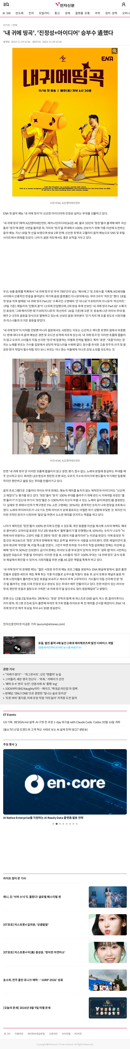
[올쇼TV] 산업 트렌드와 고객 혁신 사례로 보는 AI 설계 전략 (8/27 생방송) (45, 729)
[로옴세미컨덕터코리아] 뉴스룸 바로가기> (59, 647)
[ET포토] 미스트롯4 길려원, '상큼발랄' (26, 924)
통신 (57, 13)
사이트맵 (66, 1033)
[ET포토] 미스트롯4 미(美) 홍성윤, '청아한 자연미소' (34, 952)
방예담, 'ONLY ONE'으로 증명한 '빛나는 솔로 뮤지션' (36, 693)
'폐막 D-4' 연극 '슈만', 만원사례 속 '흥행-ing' (31, 684)
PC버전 (78, 1033)
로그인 (7, 1033)
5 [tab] (67, 824)
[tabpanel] (65, 785)
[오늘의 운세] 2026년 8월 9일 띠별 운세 (27, 1008)
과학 (97, 13)
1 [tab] (53, 824)
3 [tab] (60, 824)
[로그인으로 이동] (123, 4)
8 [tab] (77, 824)
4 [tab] (63, 824)
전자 (31, 13)
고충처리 (53, 1033)
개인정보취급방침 (36, 1033)
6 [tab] (70, 824)
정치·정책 (111, 13)
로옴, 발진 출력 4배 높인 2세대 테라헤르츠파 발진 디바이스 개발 (75, 643)
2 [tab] (57, 824)
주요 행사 (10, 744)
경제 (67, 13)
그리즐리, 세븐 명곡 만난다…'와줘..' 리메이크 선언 (34, 679)
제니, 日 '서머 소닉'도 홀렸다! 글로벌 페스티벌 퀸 (32, 897)
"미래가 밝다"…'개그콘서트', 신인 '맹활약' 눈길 (33, 674)
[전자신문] (65, 4)
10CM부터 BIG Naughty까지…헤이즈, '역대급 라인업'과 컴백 (41, 688)
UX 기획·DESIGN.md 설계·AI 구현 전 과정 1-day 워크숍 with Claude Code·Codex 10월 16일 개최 (61, 722)
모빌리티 (44, 13)
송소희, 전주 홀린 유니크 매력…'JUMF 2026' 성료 (33, 980)
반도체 (19, 13)
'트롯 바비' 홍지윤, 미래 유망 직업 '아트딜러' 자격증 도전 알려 (41, 698)
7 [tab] (73, 824)
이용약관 (19, 1033)
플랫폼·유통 (82, 13)
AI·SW (6, 13)
